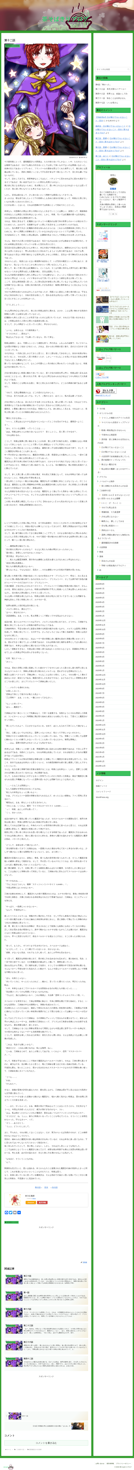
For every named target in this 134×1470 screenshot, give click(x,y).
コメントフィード (103, 792)
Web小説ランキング (103, 395)
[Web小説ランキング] (105, 391)
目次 (46, 1187)
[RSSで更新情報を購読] (116, 214)
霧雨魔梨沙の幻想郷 (12, 1222)
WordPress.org (102, 797)
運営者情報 (110, 1463)
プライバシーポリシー (123, 1463)
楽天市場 (42, 1202)
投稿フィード (101, 786)
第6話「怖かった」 (103, 85)
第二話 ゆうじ (102, 156)
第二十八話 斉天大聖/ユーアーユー (110, 89)
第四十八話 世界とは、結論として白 (111, 94)
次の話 (55, 1187)
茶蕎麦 (113, 189)
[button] (128, 69)
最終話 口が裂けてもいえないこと (110, 126)
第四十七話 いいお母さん (106, 103)
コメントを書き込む (46, 1443)
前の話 (38, 1187)
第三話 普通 (101, 138)
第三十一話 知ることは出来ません (110, 98)
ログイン (99, 780)
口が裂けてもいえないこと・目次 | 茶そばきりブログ (112, 129)
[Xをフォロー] (110, 214)
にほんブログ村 (102, 377)
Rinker (34, 1198)
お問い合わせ (100, 1463)
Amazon (31, 1202)
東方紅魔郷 (30, 1196)
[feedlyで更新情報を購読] (113, 214)
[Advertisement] (46, 1243)
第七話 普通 (101, 147)
